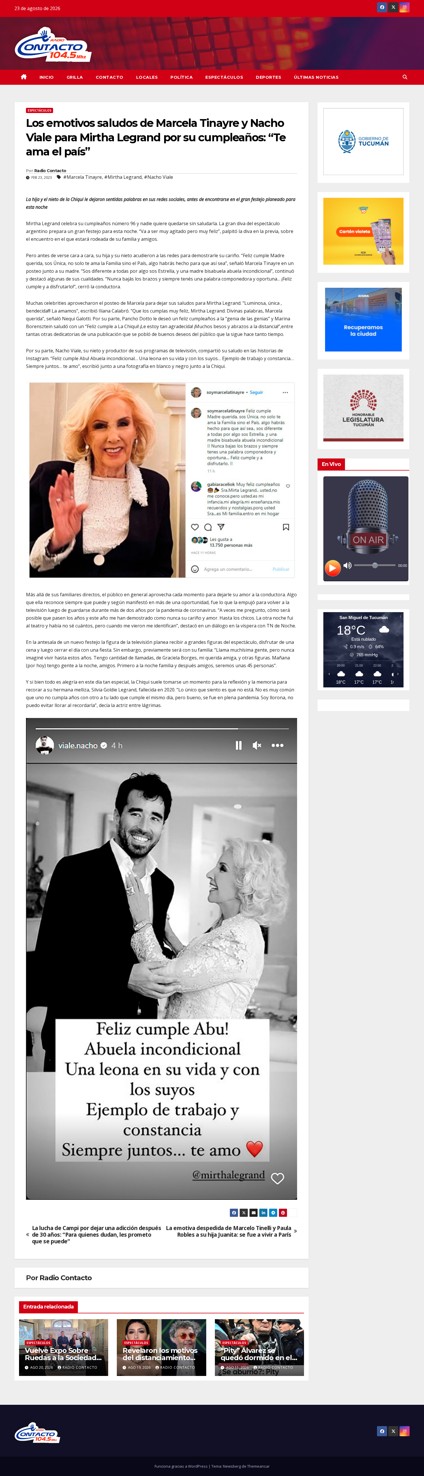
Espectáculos (224, 77)
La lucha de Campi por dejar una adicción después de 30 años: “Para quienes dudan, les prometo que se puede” (96, 1234)
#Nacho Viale (158, 177)
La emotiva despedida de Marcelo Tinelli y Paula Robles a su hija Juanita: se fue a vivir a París (228, 1231)
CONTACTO (109, 77)
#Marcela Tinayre (82, 177)
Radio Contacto (50, 170)
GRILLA (75, 77)
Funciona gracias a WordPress (182, 1466)
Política (181, 77)
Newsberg (232, 1466)
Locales (147, 77)
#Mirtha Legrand (123, 177)
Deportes (268, 77)
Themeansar (258, 1466)
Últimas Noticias (316, 77)
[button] (405, 77)
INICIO (47, 77)
